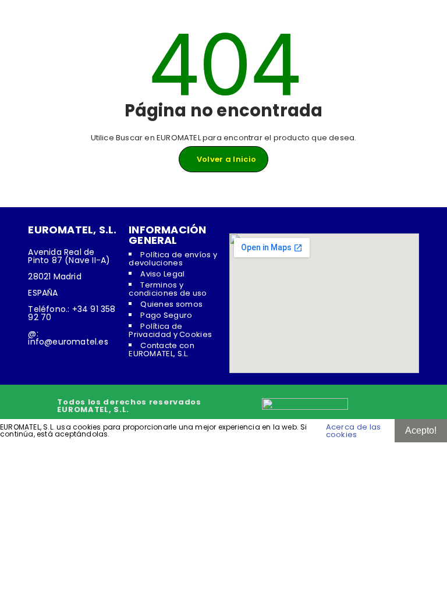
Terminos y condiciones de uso (168, 289)
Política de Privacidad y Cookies (170, 330)
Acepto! (421, 430)
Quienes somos (171, 304)
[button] (223, 448)
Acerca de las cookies (353, 430)
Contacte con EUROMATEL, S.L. (161, 349)
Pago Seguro (166, 315)
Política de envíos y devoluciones (173, 258)
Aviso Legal (162, 273)
